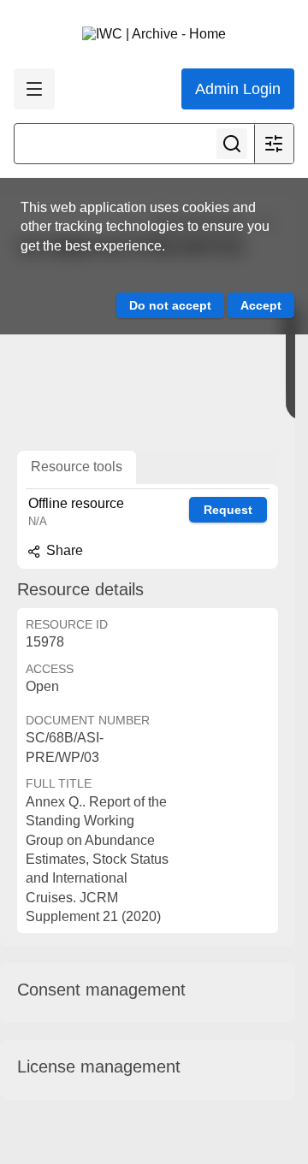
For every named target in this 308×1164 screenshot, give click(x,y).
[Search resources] (231, 143)
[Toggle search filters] (273, 143)
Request (228, 510)
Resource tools (76, 466)
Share (63, 550)
